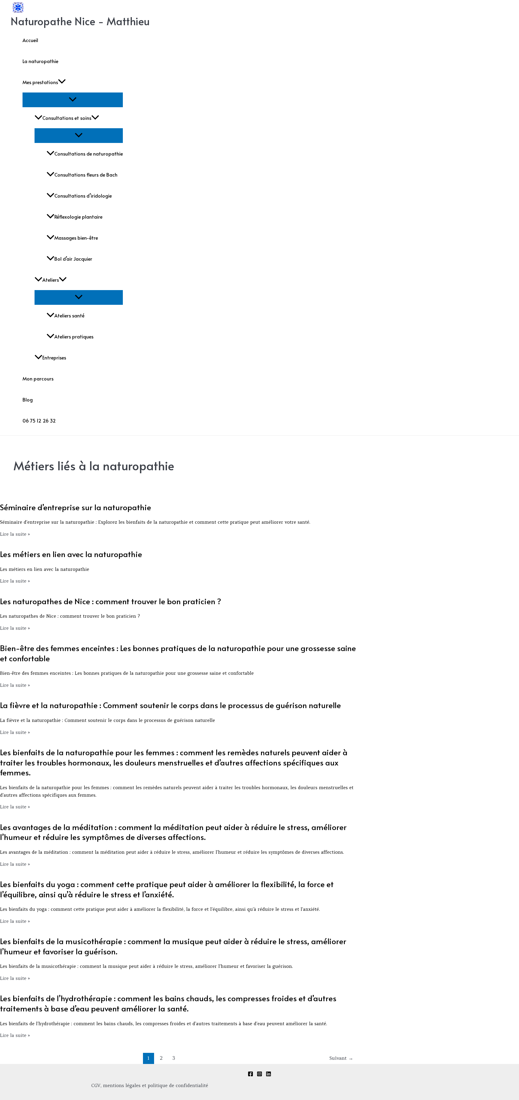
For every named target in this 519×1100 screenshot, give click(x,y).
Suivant (341, 1058)
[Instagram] (259, 1075)
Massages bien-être (76, 237)
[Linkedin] (268, 1075)
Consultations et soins (66, 117)
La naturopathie (40, 61)
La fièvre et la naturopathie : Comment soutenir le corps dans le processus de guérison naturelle (170, 704)
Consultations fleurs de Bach (85, 174)
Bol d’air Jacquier (73, 258)
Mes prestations (40, 82)
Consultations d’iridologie (83, 195)
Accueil (30, 40)
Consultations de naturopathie (88, 153)
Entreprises (54, 357)
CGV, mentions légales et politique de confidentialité (149, 1085)
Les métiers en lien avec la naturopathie (71, 553)
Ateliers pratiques (73, 336)
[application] (62, 81)
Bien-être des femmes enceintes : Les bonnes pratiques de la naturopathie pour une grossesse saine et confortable (178, 652)
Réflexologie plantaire (78, 216)
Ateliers (50, 279)
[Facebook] (250, 1075)
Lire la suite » (15, 534)
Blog (28, 399)
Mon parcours (38, 378)
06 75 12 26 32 (39, 420)
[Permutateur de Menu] (73, 99)
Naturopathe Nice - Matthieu (80, 21)
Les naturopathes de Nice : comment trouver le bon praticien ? (110, 600)
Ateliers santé (69, 315)
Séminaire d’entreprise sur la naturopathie (75, 507)
